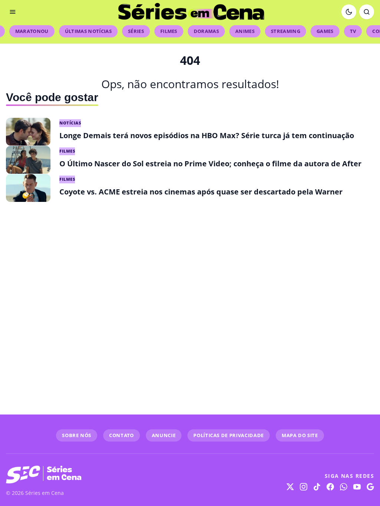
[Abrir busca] (366, 11)
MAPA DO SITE (300, 435)
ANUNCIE (164, 435)
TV (353, 31)
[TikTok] (317, 486)
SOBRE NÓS (76, 435)
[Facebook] (330, 486)
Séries (136, 31)
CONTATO (121, 435)
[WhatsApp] (343, 486)
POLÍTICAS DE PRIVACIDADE (228, 435)
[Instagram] (303, 486)
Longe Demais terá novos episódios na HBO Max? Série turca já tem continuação (206, 135)
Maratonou (32, 31)
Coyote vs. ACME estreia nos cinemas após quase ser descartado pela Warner (201, 192)
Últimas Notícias (88, 31)
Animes (245, 31)
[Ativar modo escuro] (348, 11)
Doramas (206, 31)
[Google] (370, 486)
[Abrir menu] (12, 12)
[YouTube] (357, 486)
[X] (290, 486)
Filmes (168, 31)
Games (325, 31)
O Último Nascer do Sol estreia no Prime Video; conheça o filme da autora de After (210, 164)
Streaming (285, 31)
